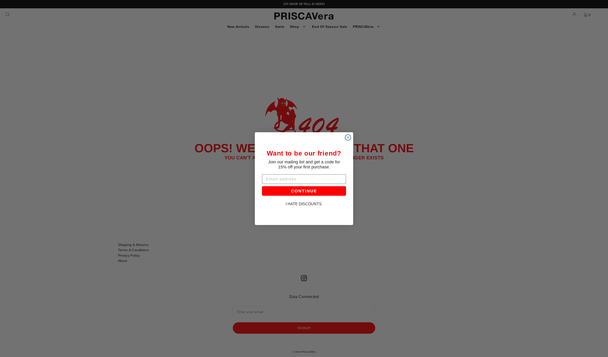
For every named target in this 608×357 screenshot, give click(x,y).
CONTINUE (304, 191)
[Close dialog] (348, 137)
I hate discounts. (304, 204)
